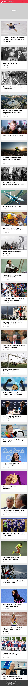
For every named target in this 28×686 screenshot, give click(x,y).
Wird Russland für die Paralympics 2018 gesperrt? (12, 252)
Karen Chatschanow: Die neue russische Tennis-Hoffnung (11, 558)
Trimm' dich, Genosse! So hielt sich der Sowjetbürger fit (14, 87)
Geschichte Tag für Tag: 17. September (11, 64)
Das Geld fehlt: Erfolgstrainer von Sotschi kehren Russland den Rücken (13, 393)
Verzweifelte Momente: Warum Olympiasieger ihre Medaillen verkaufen (14, 183)
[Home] (2, 2)
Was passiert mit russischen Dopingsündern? (11, 487)
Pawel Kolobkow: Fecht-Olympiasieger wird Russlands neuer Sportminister (14, 511)
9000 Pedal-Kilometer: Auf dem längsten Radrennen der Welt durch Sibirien (12, 159)
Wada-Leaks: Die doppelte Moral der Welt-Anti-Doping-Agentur (13, 605)
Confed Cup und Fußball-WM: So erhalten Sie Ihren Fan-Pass (12, 323)
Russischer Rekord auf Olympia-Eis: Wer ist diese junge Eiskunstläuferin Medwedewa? (14, 39)
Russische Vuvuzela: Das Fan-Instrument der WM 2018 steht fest (12, 229)
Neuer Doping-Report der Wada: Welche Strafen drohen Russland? (14, 346)
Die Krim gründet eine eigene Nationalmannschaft (11, 370)
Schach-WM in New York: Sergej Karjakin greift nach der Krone (12, 417)
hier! (9, 684)
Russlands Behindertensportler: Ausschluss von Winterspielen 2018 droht (12, 678)
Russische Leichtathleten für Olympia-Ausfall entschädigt (13, 464)
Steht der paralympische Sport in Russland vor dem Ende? (12, 654)
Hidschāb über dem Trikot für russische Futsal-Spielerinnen (14, 534)
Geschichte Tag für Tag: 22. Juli (12, 206)
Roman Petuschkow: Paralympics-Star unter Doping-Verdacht (14, 581)
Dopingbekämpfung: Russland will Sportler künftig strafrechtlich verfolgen (12, 629)
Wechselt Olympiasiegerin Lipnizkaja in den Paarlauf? (14, 440)
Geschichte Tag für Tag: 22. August (13, 135)
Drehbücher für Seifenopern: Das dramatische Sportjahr (12, 276)
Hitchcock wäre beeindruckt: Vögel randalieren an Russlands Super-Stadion (12, 112)
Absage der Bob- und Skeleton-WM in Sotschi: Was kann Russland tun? (13, 299)
